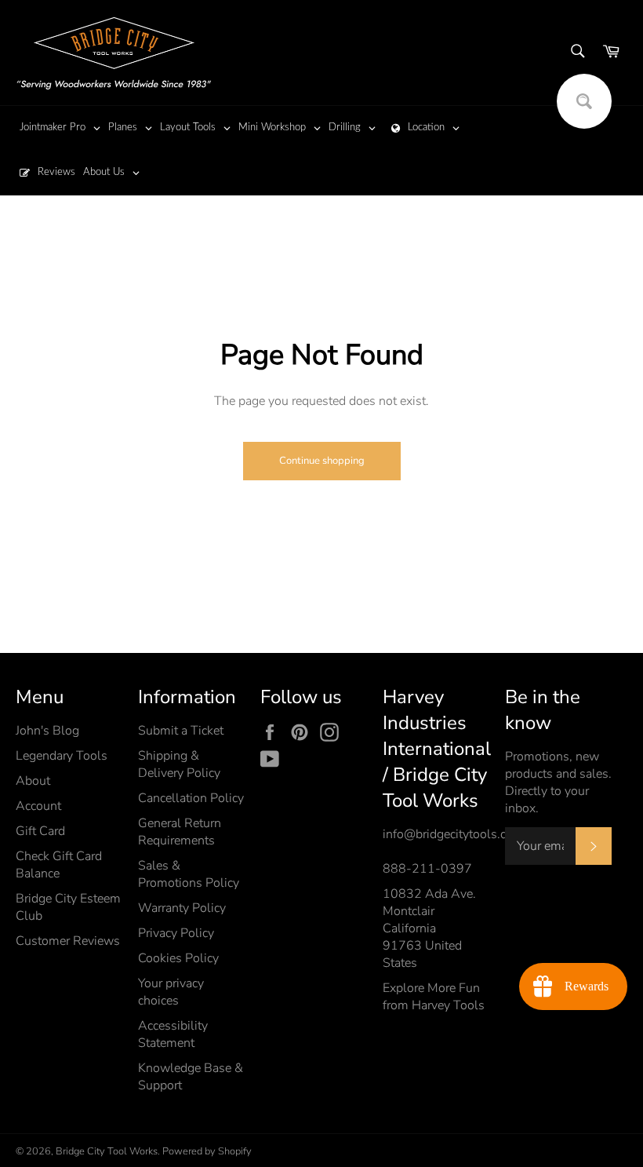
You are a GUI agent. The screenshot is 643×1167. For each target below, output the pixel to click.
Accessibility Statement (173, 1034)
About (33, 781)
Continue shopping (322, 461)
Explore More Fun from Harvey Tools (434, 996)
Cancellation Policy (191, 798)
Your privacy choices (171, 992)
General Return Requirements (179, 832)
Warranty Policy (182, 908)
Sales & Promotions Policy (188, 874)
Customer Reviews (68, 941)
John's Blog (47, 730)
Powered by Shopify (207, 1151)
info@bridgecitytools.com (453, 834)
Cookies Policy (178, 958)
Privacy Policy (176, 933)
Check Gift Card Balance (59, 865)
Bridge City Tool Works (107, 1151)
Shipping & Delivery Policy (179, 764)
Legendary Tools (61, 755)
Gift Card (40, 831)
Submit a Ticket (180, 730)
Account (38, 806)
